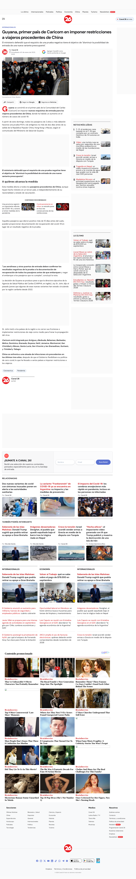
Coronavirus (8, 371)
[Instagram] (41, 861)
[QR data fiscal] (98, 862)
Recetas (51, 825)
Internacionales (9, 27)
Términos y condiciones (117, 818)
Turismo (51, 828)
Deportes (31, 815)
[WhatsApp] (59, 861)
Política (30, 825)
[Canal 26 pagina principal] (68, 23)
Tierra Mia (92, 818)
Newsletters (115, 837)
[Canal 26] (68, 848)
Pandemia (21, 371)
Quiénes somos (114, 812)
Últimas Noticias (11, 812)
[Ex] (45, 861)
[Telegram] (63, 861)
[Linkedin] (52, 861)
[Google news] (67, 861)
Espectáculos (11, 818)
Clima (8, 815)
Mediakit (114, 825)
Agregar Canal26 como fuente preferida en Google (56, 52)
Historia (51, 818)
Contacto (112, 815)
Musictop (92, 825)
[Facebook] (37, 861)
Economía (45, 569)
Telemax (91, 821)
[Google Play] (88, 861)
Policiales (9, 825)
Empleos (112, 834)
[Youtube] (48, 861)
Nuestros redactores (116, 831)
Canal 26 (15, 50)
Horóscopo (10, 821)
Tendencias (31, 828)
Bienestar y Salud (34, 812)
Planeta (51, 821)
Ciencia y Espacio (55, 812)
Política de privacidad (116, 821)
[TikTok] (56, 861)
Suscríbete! (103, 462)
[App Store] (75, 861)
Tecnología (10, 828)
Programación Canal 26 (117, 828)
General (30, 818)
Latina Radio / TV (94, 815)
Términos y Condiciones (63, 869)
